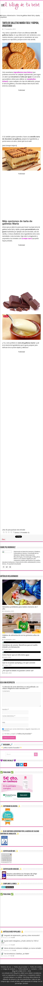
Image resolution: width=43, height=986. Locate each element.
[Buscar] (36, 754)
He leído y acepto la (18, 734)
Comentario (6, 691)
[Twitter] (21, 764)
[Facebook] (17, 764)
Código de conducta (9, 969)
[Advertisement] (21, 112)
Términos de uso (6, 967)
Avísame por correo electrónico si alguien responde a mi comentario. (21, 729)
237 (14, 945)
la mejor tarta (27, 238)
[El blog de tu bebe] (21, 5)
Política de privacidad (24, 734)
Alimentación (11, 15)
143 (13, 956)
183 (15, 950)
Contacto (34, 969)
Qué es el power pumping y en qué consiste (18, 663)
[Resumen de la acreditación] (4, 840)
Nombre (5, 709)
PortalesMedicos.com (6, 862)
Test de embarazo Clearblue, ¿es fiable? (16, 954)
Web (3, 722)
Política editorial (23, 969)
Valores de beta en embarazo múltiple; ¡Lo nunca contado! (22, 948)
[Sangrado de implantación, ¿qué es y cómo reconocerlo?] (2, 935)
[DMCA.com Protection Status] (7, 887)
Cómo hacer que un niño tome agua (15, 655)
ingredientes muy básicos (23, 72)
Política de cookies (36, 967)
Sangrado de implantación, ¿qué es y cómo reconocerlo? (22, 935)
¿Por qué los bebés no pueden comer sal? (18, 671)
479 (14, 937)
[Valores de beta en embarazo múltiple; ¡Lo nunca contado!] (2, 948)
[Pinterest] (25, 764)
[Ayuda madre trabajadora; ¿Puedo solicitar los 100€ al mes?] (2, 941)
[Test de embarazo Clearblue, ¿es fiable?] (2, 953)
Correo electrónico (8, 716)
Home (4, 15)
